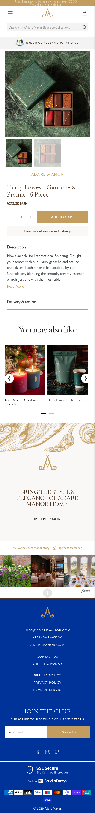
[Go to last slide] (9, 378)
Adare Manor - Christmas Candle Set (21, 402)
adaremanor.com (47, 645)
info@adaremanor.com (48, 630)
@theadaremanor (70, 547)
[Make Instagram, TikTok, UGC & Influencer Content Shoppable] (86, 591)
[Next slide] (85, 378)
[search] (47, 27)
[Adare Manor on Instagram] (47, 753)
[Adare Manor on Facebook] (38, 753)
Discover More (47, 519)
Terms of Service (47, 690)
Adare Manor (47, 174)
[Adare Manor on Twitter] (56, 753)
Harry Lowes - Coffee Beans (65, 400)
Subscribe (69, 732)
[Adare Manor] (47, 13)
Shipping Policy (47, 663)
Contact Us (47, 656)
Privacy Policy (47, 682)
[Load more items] (47, 593)
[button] (47, 571)
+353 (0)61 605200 (47, 637)
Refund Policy (47, 675)
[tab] (43, 413)
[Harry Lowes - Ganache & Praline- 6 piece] (47, 94)
